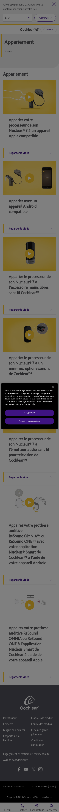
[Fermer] (53, 387)
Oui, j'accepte (29, 413)
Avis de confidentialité (27, 404)
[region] (29, 406)
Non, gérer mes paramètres (29, 421)
